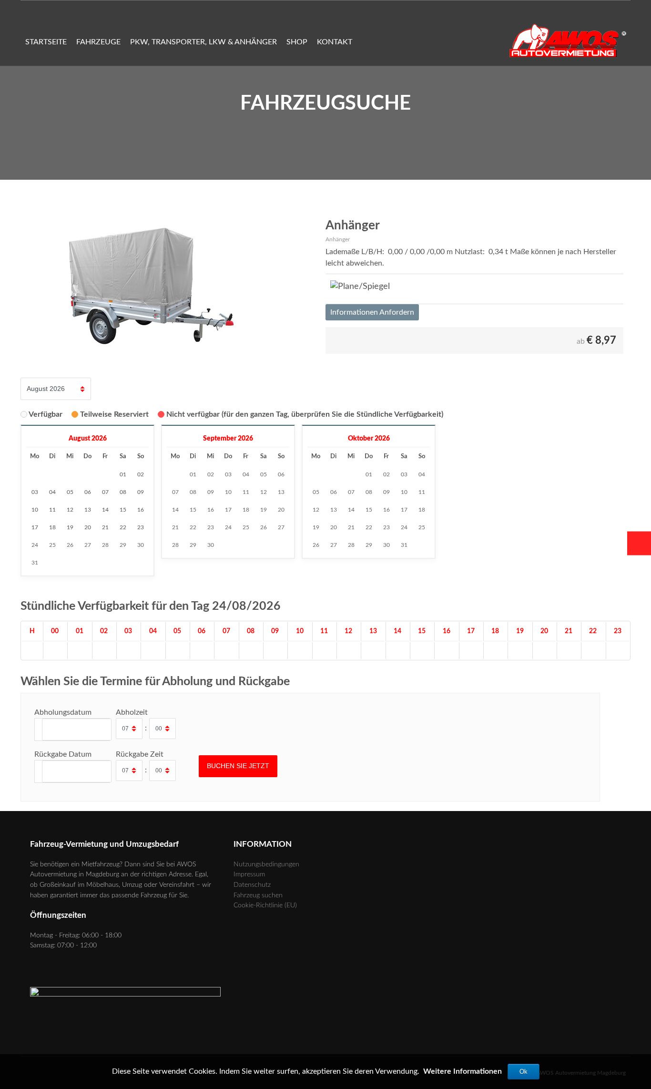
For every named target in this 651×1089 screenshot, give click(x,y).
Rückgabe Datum (63, 754)
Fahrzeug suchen (258, 895)
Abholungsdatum (63, 712)
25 (52, 545)
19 (263, 510)
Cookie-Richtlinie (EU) (265, 905)
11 (246, 492)
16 (210, 510)
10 (228, 492)
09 (210, 492)
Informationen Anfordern (372, 312)
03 (228, 474)
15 (193, 510)
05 (263, 474)
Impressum (249, 874)
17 (228, 510)
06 (281, 474)
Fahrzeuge (98, 42)
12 (263, 492)
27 (87, 545)
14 (175, 510)
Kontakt (334, 42)
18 (246, 510)
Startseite (46, 42)
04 (246, 474)
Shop (296, 42)
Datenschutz (252, 884)
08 (193, 492)
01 (193, 474)
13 (281, 492)
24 (34, 545)
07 (175, 492)
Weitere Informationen (462, 1071)
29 (123, 545)
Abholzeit (132, 712)
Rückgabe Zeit (139, 754)
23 (210, 527)
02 (210, 474)
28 (105, 545)
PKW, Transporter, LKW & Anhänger (203, 42)
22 (193, 527)
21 (175, 527)
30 (140, 545)
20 (281, 510)
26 (70, 545)
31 (34, 562)
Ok (523, 1071)
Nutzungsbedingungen (266, 864)
